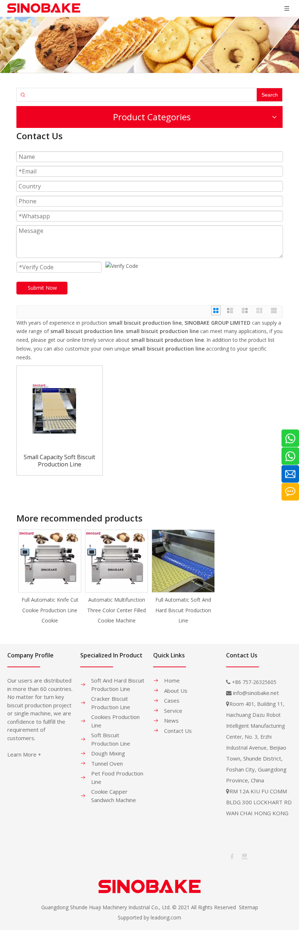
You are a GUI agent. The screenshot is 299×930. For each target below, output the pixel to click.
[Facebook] (232, 856)
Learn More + (24, 754)
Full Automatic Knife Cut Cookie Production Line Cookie (50, 610)
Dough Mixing (108, 753)
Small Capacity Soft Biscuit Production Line (59, 460)
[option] (49, 578)
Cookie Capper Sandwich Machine (113, 796)
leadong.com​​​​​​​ (166, 917)
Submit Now (42, 287)
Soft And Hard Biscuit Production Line (117, 684)
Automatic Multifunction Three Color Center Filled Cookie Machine (116, 610)
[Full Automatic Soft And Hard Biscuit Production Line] (183, 561)
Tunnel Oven (107, 763)
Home (172, 680)
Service (173, 710)
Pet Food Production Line (117, 777)
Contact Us (178, 730)
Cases (171, 700)
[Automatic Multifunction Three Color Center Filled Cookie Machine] (116, 561)
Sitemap (248, 907)
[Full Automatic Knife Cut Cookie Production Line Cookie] (50, 561)
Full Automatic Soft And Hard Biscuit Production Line (183, 610)
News (171, 720)
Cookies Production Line (115, 721)
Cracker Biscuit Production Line (110, 703)
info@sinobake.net (256, 692)
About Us (175, 690)
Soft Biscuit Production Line (110, 739)
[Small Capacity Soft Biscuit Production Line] (60, 408)
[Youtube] (244, 856)
